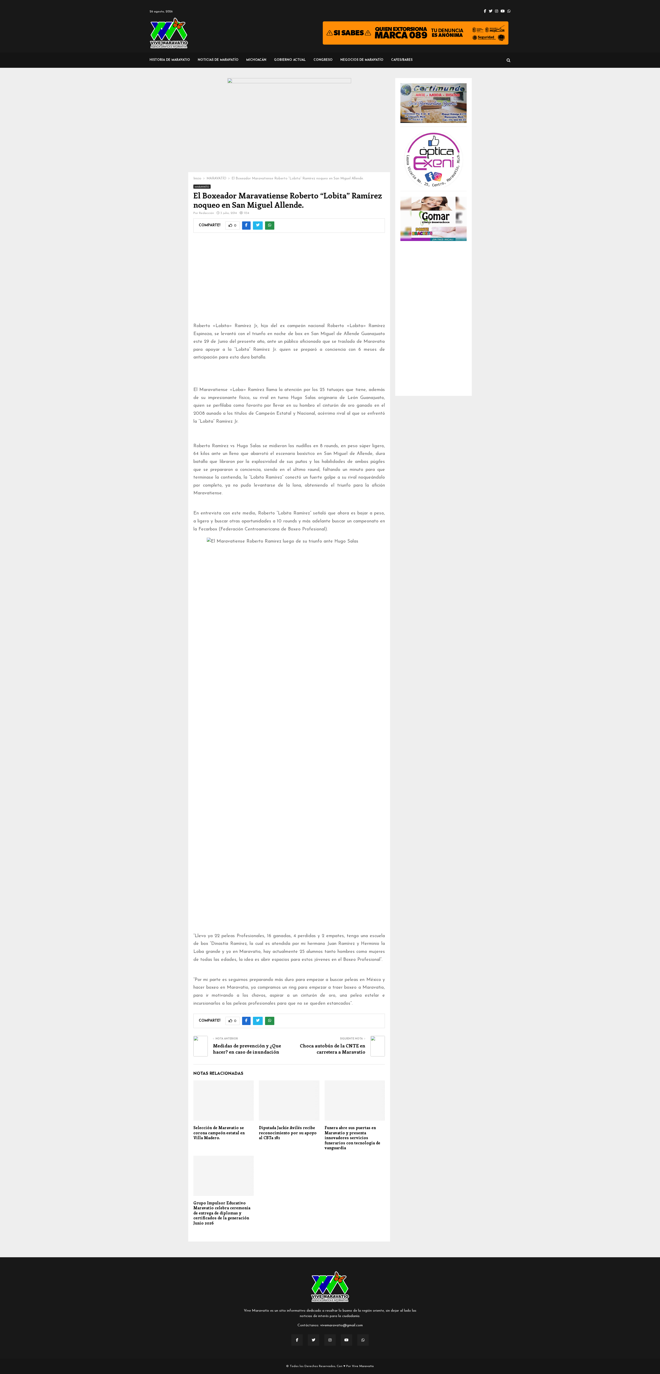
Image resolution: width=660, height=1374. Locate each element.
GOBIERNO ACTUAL (290, 60)
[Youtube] (346, 1340)
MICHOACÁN (256, 60)
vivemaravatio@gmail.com (341, 1325)
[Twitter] (313, 1340)
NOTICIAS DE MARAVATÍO (218, 60)
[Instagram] (330, 1340)
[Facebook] (297, 1340)
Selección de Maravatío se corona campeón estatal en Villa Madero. (219, 1132)
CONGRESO (323, 60)
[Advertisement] (289, 281)
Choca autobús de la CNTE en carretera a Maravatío (332, 1049)
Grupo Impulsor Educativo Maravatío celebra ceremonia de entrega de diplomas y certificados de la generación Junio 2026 (221, 1213)
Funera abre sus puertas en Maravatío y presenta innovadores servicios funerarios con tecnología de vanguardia (352, 1137)
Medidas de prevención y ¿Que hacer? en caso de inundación (247, 1049)
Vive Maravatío (363, 1366)
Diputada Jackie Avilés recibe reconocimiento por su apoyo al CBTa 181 (288, 1132)
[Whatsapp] (363, 1340)
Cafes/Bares (401, 60)
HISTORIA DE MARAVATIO (170, 60)
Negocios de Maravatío (361, 60)
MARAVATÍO (202, 187)
